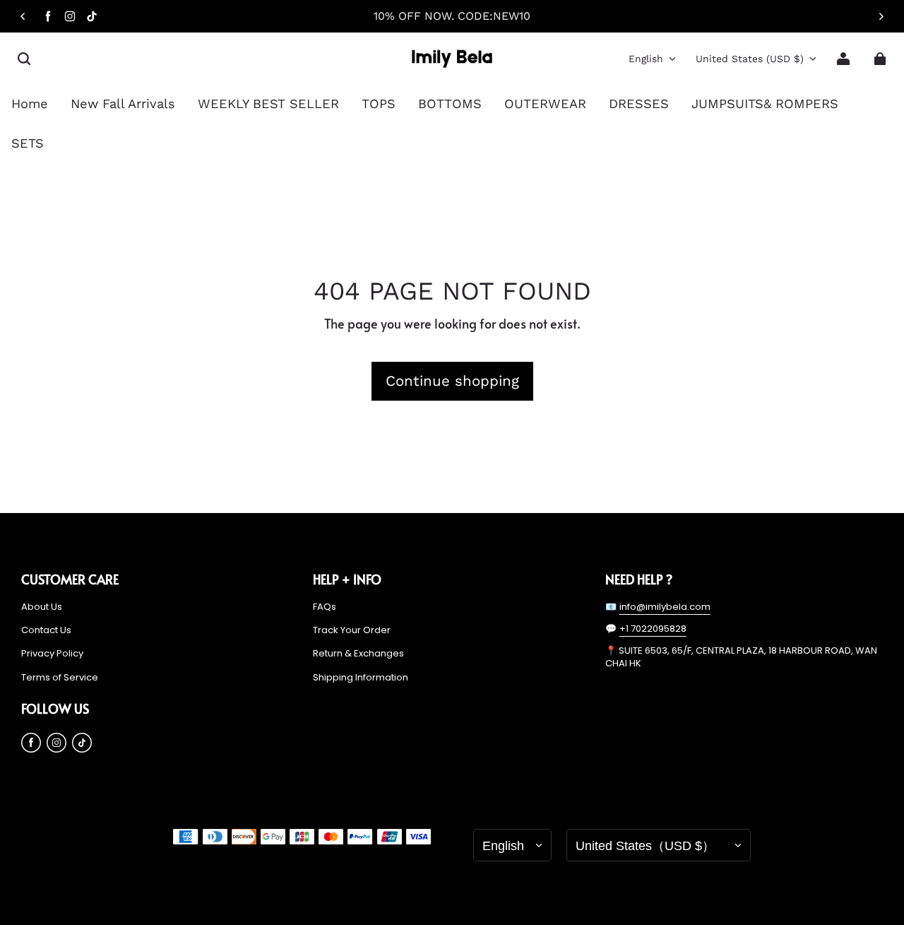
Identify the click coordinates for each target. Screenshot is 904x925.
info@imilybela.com (664, 606)
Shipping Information (360, 677)
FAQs (324, 607)
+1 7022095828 (652, 628)
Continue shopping (452, 380)
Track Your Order (352, 630)
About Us (41, 607)
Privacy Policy (52, 653)
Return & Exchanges (358, 653)
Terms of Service (59, 677)
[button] (24, 59)
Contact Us (46, 630)
